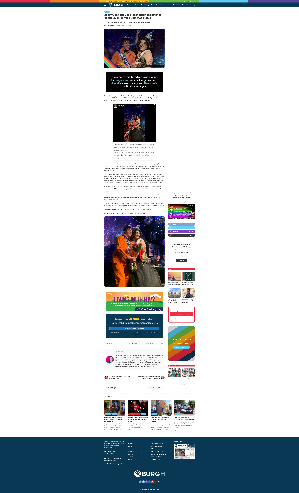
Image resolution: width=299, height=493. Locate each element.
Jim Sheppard (111, 25)
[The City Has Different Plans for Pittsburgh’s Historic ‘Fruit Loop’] (174, 293)
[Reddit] (157, 343)
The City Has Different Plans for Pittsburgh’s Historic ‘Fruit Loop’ (173, 301)
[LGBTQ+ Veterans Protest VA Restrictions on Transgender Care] (184, 408)
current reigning (140, 203)
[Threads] (194, 1)
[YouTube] (190, 1)
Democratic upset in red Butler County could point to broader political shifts (113, 419)
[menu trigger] (106, 4)
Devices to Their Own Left (188, 379)
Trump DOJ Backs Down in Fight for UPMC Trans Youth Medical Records (160, 419)
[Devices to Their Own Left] (188, 372)
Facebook (118, 366)
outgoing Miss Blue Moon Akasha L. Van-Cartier (136, 189)
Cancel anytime (137, 334)
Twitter (124, 366)
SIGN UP (181, 260)
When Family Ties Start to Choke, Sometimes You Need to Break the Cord (174, 284)
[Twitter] (185, 1)
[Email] (162, 343)
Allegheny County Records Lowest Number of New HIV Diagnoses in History (138, 419)
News (107, 11)
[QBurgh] (116, 4)
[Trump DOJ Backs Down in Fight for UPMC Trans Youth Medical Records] (161, 408)
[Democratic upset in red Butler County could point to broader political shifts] (114, 408)
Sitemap (158, 491)
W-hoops (170, 379)
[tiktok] (181, 235)
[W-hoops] (174, 372)
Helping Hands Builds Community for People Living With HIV (187, 301)
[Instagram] (186, 1)
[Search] (194, 4)
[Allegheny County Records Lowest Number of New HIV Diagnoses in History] (138, 408)
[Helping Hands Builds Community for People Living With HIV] (188, 293)
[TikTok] (192, 1)
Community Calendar (181, 347)
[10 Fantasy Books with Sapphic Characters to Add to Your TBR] (188, 276)
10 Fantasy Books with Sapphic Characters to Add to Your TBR (187, 284)
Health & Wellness (134, 413)
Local (108, 413)
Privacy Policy (152, 491)
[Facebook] (183, 1)
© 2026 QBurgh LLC (143, 491)
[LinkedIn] (188, 1)
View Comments (155, 387)
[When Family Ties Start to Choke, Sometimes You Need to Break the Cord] (174, 276)
